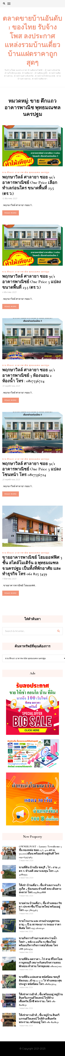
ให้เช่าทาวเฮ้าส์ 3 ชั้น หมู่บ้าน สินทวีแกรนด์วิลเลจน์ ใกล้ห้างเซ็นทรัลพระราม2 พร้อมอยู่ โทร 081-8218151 (39, 1018)
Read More (11, 213)
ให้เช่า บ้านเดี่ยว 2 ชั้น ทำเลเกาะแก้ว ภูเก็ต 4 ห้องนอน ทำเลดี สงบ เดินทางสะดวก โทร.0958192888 (40, 888)
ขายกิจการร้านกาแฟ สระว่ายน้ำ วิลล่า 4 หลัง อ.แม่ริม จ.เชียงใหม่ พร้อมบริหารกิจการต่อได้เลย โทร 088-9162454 (38, 943)
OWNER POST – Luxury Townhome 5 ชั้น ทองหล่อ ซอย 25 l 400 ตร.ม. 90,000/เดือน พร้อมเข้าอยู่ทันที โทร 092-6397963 (40, 852)
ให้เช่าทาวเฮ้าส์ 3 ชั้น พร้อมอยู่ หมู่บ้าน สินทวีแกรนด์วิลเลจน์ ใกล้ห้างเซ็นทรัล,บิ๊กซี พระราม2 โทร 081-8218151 (41, 1000)
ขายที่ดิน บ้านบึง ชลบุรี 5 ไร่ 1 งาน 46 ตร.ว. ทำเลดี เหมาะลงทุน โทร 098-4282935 (40, 871)
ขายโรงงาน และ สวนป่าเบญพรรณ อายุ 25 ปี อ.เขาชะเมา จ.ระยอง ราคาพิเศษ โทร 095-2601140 (40, 924)
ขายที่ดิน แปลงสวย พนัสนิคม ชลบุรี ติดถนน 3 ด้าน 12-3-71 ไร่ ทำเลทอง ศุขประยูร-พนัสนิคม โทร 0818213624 (40, 980)
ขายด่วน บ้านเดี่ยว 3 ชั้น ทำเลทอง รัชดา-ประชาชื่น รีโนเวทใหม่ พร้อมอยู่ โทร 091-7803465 (40, 906)
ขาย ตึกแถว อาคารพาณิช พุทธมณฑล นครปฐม (25, 172)
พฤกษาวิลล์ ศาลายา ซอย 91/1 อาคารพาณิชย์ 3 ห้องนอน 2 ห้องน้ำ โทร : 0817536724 (28, 375)
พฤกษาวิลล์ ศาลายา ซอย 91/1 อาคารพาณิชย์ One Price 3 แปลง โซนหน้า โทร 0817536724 (31, 469)
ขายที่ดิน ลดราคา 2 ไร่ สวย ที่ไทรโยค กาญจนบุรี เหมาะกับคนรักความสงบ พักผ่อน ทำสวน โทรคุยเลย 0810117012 (40, 962)
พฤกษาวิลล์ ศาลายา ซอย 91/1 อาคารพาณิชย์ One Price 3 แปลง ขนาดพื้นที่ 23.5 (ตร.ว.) (31, 282)
